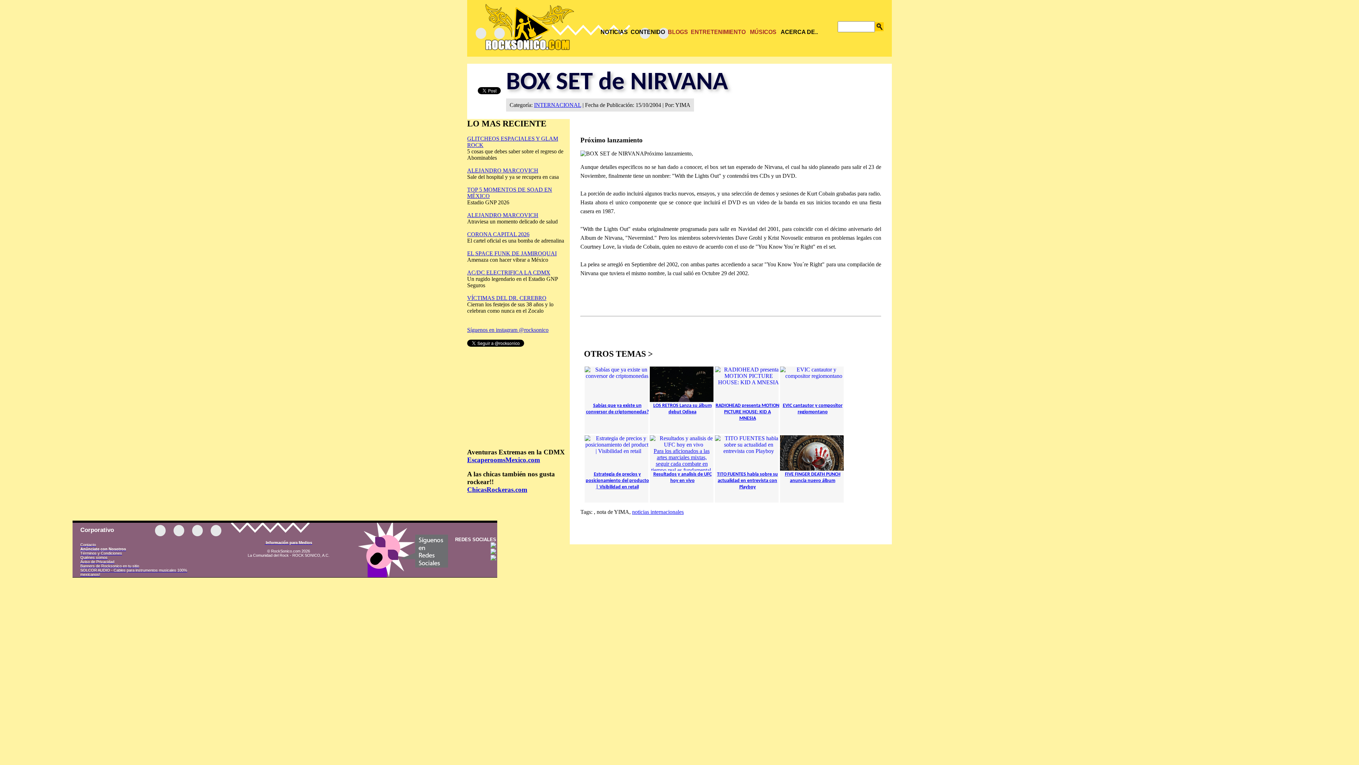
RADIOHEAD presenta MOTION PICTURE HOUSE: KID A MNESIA (747, 412)
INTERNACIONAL (557, 105)
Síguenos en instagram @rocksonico (508, 330)
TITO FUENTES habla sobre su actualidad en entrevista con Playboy (747, 481)
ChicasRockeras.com (497, 489)
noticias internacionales (658, 512)
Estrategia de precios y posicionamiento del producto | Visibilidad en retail (617, 481)
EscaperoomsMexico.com (503, 460)
